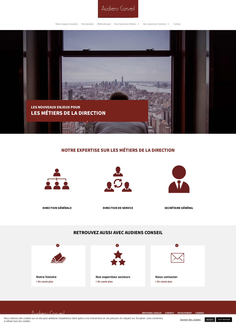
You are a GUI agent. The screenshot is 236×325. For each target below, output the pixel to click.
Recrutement (88, 23)
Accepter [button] (210, 319)
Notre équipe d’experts (67, 23)
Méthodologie (104, 23)
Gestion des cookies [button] (190, 319)
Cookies (199, 313)
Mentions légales (152, 313)
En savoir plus (45, 281)
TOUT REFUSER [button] (224, 319)
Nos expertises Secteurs (155, 23)
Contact (176, 23)
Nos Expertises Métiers (125, 23)
